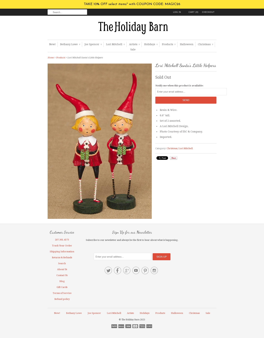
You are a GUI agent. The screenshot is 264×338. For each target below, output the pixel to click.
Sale (133, 49)
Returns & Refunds (62, 257)
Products (168, 44)
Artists (134, 44)
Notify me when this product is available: (179, 85)
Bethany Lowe (70, 44)
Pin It (173, 158)
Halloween (186, 44)
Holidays (151, 44)
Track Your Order (62, 245)
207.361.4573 (62, 239)
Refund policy (62, 299)
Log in (177, 12)
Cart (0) (193, 12)
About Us (62, 269)
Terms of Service (62, 293)
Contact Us (62, 275)
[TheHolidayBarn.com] (132, 28)
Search (62, 263)
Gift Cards (62, 287)
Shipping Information (62, 251)
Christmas (205, 44)
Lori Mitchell (115, 44)
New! (52, 44)
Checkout (208, 12)
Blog (62, 281)
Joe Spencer (93, 44)
